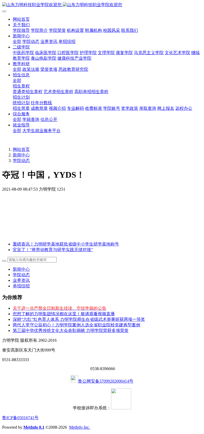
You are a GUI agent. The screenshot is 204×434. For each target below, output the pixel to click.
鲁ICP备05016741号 (20, 417)
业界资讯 (21, 280)
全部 (17, 41)
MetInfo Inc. (79, 427)
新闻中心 (21, 155)
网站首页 (21, 19)
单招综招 (21, 286)
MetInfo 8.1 (33, 427)
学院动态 (21, 160)
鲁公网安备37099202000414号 (105, 381)
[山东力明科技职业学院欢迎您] (102, 5)
